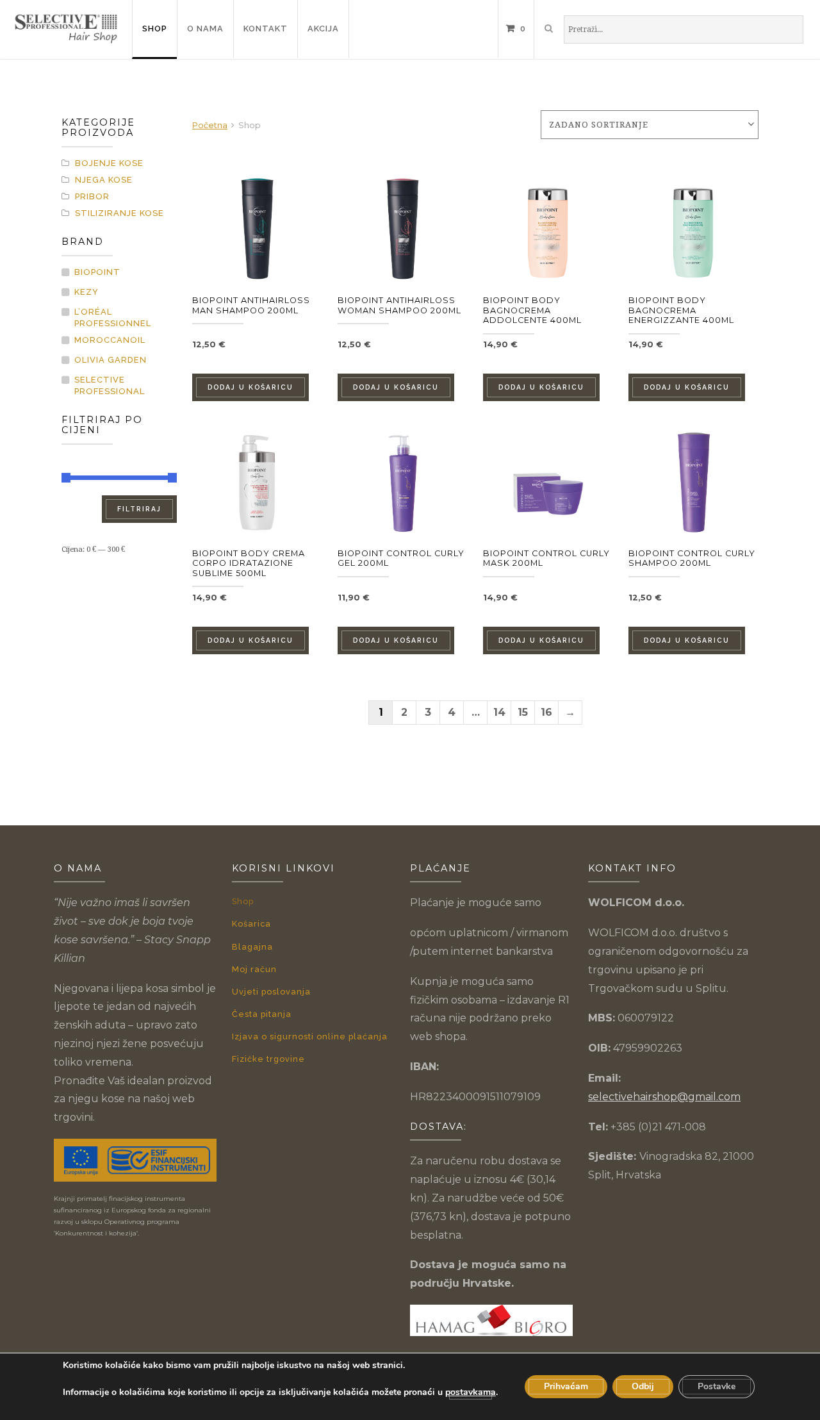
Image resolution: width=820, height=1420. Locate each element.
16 (546, 712)
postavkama (470, 1392)
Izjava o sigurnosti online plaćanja (310, 1036)
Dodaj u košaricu (250, 387)
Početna (209, 125)
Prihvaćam (566, 1386)
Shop (154, 28)
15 (523, 712)
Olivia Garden (110, 360)
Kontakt (265, 28)
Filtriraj (139, 509)
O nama (205, 28)
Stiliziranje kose (119, 213)
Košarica (251, 924)
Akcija (323, 28)
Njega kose (104, 180)
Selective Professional (109, 385)
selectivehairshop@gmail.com (664, 1097)
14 (499, 712)
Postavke (716, 1386)
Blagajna (252, 947)
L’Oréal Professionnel (112, 317)
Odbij (643, 1386)
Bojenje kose (109, 163)
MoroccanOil (109, 340)
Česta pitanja (261, 1014)
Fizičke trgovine (268, 1059)
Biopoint (97, 272)
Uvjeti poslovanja (271, 991)
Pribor (92, 196)
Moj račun (254, 969)
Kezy (86, 292)
